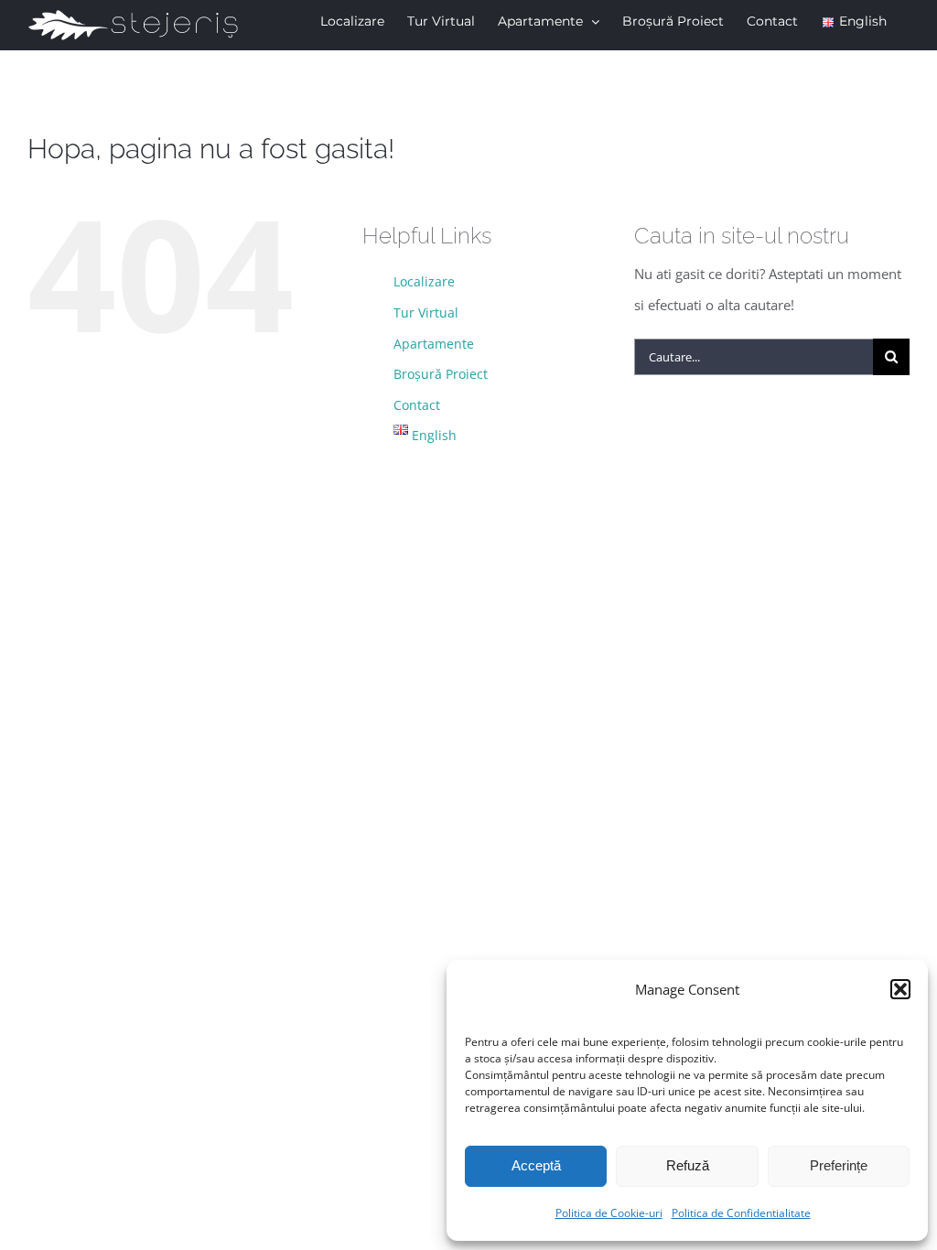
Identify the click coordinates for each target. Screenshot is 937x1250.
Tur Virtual (425, 312)
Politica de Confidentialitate (741, 1213)
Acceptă (536, 1165)
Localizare (424, 281)
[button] (900, 989)
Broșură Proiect (440, 374)
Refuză (687, 1165)
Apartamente (433, 343)
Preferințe (838, 1165)
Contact (416, 405)
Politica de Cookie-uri (608, 1213)
